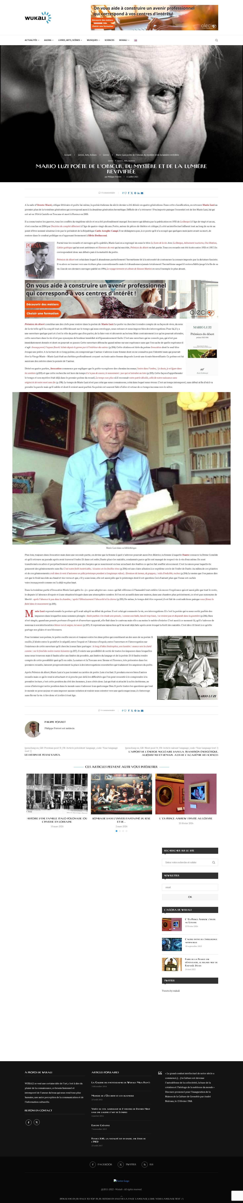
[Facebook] (29, 1122)
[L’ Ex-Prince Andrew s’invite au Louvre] (186, 794)
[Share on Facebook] (128, 193)
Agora (47, 40)
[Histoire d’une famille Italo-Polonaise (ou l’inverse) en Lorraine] (57, 794)
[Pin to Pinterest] (135, 193)
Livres (106, 154)
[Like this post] (125, 193)
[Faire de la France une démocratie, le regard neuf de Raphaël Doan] (172, 964)
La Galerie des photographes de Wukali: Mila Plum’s (121, 1082)
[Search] (216, 40)
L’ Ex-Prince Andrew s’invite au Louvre (186, 818)
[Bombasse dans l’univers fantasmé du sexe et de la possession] (121, 794)
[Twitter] (36, 1122)
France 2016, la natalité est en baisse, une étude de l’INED (119, 1140)
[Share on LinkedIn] (139, 193)
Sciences (109, 40)
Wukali (123, 40)
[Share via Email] (142, 193)
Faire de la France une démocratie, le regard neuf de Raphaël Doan (201, 962)
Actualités (31, 40)
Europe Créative (101, 1125)
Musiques (92, 40)
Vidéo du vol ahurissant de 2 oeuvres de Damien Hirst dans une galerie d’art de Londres (121, 1110)
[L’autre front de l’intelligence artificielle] (172, 944)
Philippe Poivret (114, 176)
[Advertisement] (190, 1024)
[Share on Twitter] (132, 193)
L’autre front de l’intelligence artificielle (201, 941)
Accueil (67, 154)
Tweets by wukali (171, 990)
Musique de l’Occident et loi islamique (113, 1096)
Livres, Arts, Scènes (69, 40)
